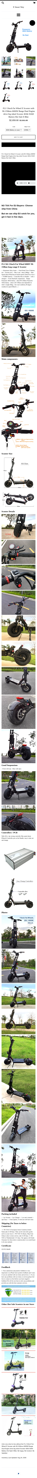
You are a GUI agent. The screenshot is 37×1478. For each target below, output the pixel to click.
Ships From (27, 126)
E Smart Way (18, 7)
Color (14, 126)
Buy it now (18, 144)
